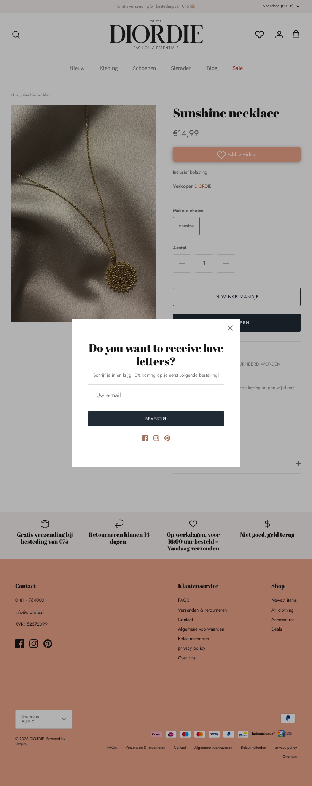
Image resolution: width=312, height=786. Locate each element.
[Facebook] (145, 438)
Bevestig (155, 418)
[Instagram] (156, 438)
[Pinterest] (167, 438)
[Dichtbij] (230, 328)
